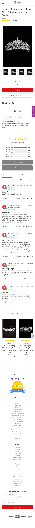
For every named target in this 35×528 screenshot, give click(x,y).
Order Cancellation (17, 432)
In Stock (17, 449)
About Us (17, 403)
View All (17, 485)
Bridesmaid (17, 462)
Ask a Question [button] (18, 168)
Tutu (17, 466)
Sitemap (17, 438)
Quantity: (17, 81)
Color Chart (17, 426)
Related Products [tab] (17, 314)
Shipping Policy (17, 409)
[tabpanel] (9, 337)
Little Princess (17, 481)
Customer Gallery (17, 434)
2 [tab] (17, 356)
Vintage (17, 464)
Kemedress (17, 479)
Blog (17, 436)
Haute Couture (17, 460)
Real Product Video (17, 417)
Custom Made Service (17, 415)
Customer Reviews (17, 421)
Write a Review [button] (18, 162)
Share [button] (6, 198)
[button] (28, 198)
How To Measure (17, 419)
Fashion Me (17, 483)
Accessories (17, 470)
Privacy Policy (18, 411)
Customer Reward (17, 401)
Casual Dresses (17, 468)
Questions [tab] (18, 175)
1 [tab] (14, 356)
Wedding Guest (17, 458)
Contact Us (17, 405)
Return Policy (17, 407)
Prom (17, 451)
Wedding (17, 455)
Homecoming (17, 453)
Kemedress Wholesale (17, 430)
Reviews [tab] (5, 175)
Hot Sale (17, 447)
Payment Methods (17, 428)
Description (17, 111)
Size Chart (18, 423)
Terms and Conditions (17, 413)
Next (33, 336)
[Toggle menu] (2, 2)
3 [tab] (20, 356)
